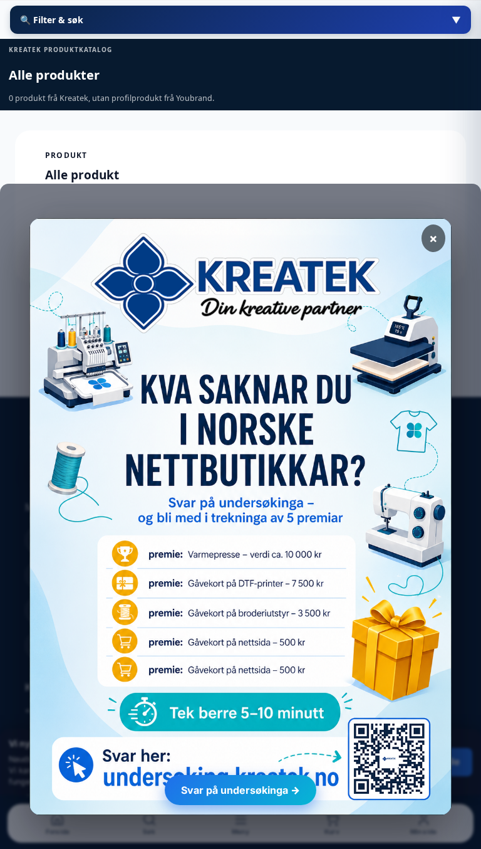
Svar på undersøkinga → (240, 790)
